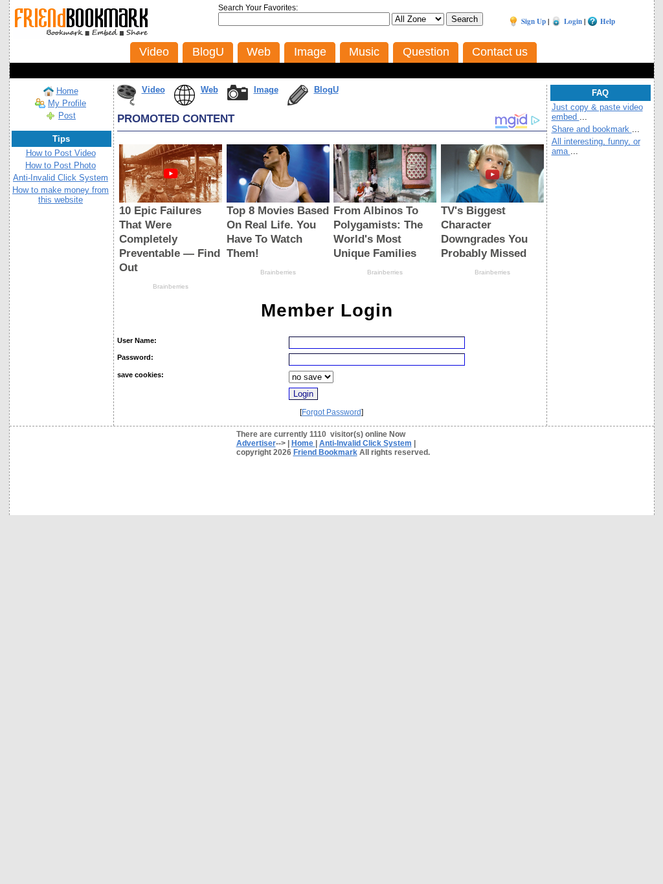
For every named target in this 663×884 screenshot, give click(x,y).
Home (67, 91)
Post (67, 115)
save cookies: (140, 375)
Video (153, 89)
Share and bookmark (592, 129)
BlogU (326, 89)
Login (573, 21)
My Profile (67, 103)
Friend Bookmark (325, 452)
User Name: (137, 340)
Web (209, 89)
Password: (135, 357)
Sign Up (533, 21)
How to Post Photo (60, 165)
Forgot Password (331, 412)
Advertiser (256, 443)
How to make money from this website (60, 194)
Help (607, 21)
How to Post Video (61, 153)
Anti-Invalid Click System (60, 177)
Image (266, 89)
